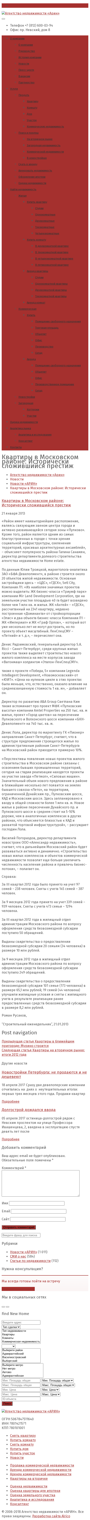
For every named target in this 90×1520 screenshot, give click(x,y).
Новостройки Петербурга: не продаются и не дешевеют (44, 1074)
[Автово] (22, 1372)
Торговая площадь (47, 327)
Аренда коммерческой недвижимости (40, 1470)
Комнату (32, 107)
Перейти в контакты (18, 1289)
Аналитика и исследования (34, 434)
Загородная (25, 403)
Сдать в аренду (27, 164)
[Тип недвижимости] (21, 1331)
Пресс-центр (26, 69)
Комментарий (14, 1168)
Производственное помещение (54, 384)
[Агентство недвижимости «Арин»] (30, 13)
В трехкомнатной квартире (51, 252)
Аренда (31, 359)
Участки (31, 415)
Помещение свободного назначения (58, 321)
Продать (23, 95)
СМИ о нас (18, 1256)
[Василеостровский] (21, 1357)
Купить (31, 315)
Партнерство (26, 82)
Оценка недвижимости (32, 183)
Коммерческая (27, 308)
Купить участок (22, 1453)
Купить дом (19, 1449)
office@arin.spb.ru (24, 6)
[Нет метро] (22, 1369)
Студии (39, 208)
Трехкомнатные (44, 227)
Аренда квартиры (37, 271)
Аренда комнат (36, 302)
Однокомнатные (45, 214)
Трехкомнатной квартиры (51, 296)
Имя (5, 1203)
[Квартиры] (21, 1334)
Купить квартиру (37, 202)
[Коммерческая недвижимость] (21, 1342)
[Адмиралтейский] (21, 1354)
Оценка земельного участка (32, 1495)
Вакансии (24, 76)
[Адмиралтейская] (22, 1376)
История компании (29, 57)
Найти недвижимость (23, 189)
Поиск (7, 1403)
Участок (32, 120)
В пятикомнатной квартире (52, 264)
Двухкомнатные (45, 220)
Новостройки (26, 396)
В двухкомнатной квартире (52, 246)
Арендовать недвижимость (35, 170)
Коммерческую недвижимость (45, 126)
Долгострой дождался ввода (29, 1110)
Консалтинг (25, 440)
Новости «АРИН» (23, 1252)
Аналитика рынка (20, 428)
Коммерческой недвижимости (45, 151)
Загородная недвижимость (43, 145)
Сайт (5, 1219)
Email (6, 1211)
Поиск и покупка (28, 132)
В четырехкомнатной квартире (54, 258)
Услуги (14, 88)
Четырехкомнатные (47, 233)
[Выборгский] (21, 1361)
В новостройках (37, 158)
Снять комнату (22, 1444)
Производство (44, 346)
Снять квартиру (23, 1436)
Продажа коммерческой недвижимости (42, 1465)
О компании (17, 38)
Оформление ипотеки (31, 176)
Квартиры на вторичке (29, 1479)
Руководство (26, 51)
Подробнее (10, 1102)
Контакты (16, 447)
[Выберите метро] (22, 1365)
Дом (29, 113)
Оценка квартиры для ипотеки (35, 1491)
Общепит (40, 334)
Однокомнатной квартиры (51, 283)
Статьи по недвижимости (30, 1261)
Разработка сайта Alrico (51, 1516)
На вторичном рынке (40, 139)
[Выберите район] (21, 1350)
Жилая (22, 195)
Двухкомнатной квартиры (51, 290)
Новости (23, 63)
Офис (38, 340)
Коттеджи (33, 409)
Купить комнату (36, 239)
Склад (38, 352)
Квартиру (32, 101)
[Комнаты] (21, 1338)
